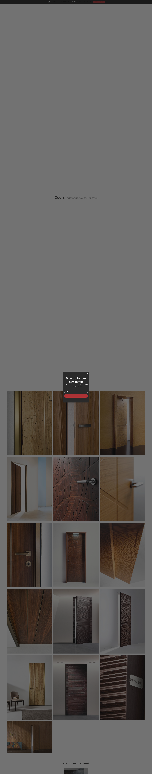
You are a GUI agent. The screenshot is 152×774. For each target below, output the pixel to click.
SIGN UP (76, 396)
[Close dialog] (88, 373)
